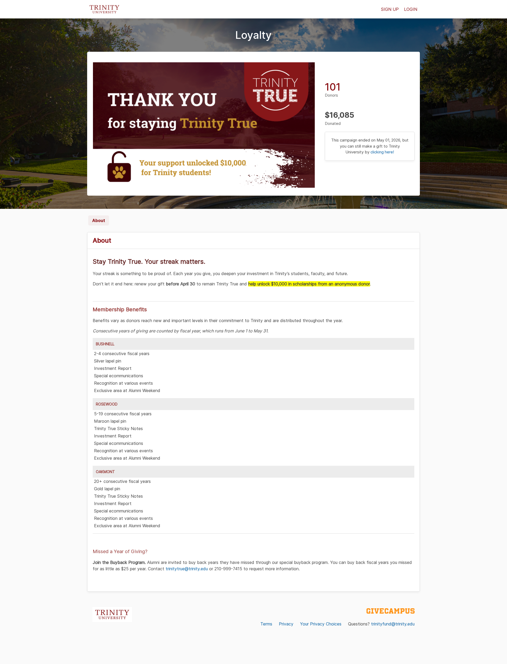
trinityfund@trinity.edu (393, 624)
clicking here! (382, 151)
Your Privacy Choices (320, 624)
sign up (390, 9)
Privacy (286, 624)
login (410, 9)
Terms (266, 624)
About (98, 220)
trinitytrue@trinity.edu (187, 568)
